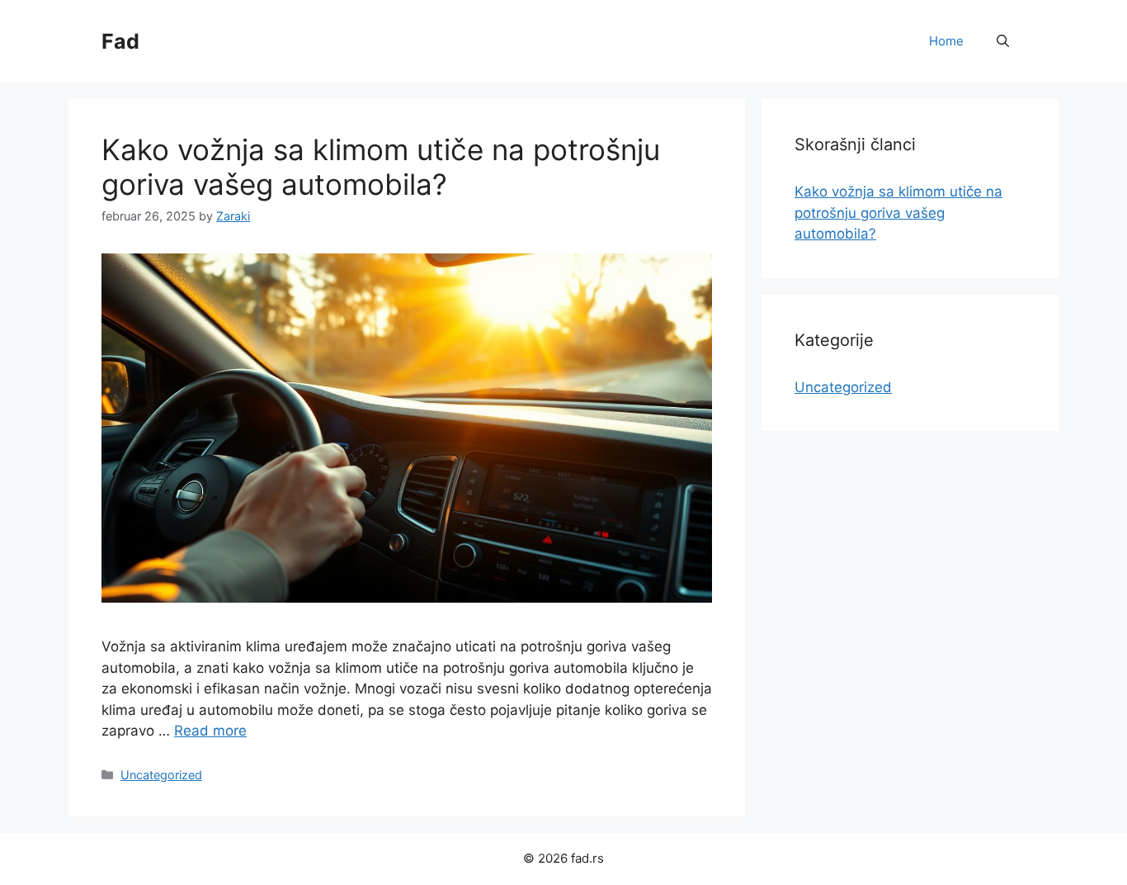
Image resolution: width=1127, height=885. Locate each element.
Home (946, 41)
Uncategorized (161, 775)
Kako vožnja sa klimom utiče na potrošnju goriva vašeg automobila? (380, 166)
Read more (210, 730)
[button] (1003, 41)
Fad (120, 41)
